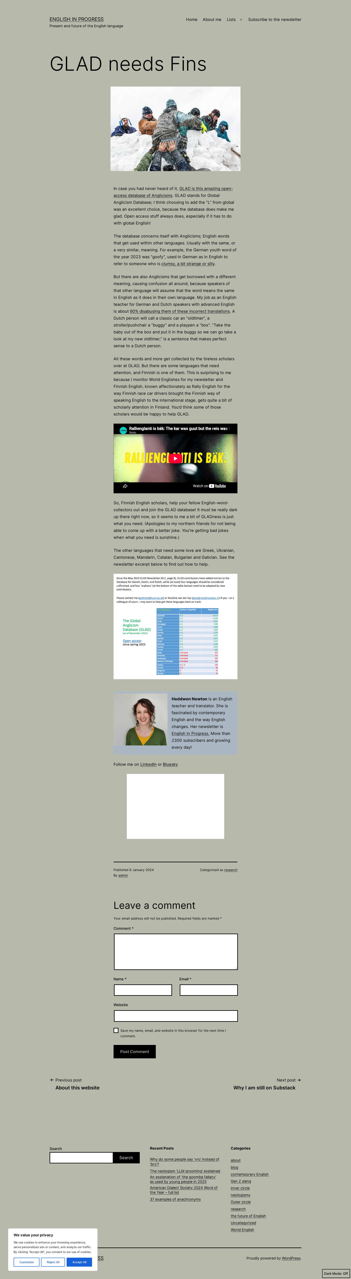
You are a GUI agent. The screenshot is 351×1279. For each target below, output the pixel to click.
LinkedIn (148, 764)
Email (185, 979)
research (230, 870)
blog (234, 1167)
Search (56, 1149)
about (236, 1160)
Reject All (53, 1262)
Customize (27, 1262)
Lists (231, 19)
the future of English (248, 1216)
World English (242, 1230)
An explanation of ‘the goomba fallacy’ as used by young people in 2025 (183, 1179)
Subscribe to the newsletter (274, 19)
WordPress (291, 1258)
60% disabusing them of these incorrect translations (180, 311)
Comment (124, 928)
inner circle (240, 1188)
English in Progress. (190, 733)
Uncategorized (243, 1223)
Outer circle (241, 1202)
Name (120, 979)
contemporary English (250, 1174)
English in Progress (77, 19)
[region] (53, 1249)
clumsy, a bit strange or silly (187, 263)
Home (191, 19)
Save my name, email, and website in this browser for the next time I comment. (173, 1033)
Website (121, 1005)
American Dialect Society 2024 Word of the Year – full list (184, 1190)
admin (123, 875)
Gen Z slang (241, 1181)
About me (212, 19)
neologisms (240, 1195)
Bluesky (170, 764)
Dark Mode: (333, 1273)
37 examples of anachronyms (175, 1199)
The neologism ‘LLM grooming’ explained (185, 1171)
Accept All (79, 1262)
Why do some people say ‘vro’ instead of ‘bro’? (184, 1161)
